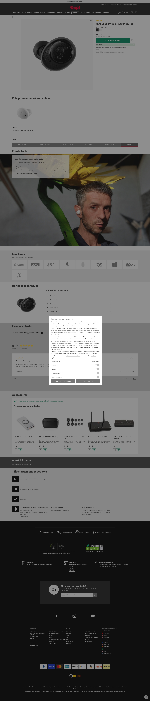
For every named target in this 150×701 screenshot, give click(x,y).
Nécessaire (55, 361)
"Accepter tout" (74, 339)
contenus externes (57, 377)
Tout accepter (88, 381)
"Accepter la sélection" (57, 349)
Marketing (55, 369)
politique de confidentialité (73, 355)
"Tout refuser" (55, 334)
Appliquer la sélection (63, 381)
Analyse (54, 365)
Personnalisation (56, 373)
